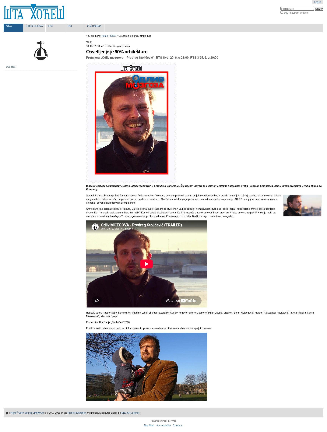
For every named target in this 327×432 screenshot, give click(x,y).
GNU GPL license (130, 413)
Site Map (149, 425)
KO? (50, 26)
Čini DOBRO (94, 26)
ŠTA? (9, 26)
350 (70, 26)
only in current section (296, 12)
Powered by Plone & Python (163, 421)
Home (104, 35)
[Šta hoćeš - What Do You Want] (34, 11)
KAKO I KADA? (34, 26)
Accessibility (163, 425)
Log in (317, 2)
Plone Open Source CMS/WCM (27, 413)
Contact (177, 425)
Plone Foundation (77, 413)
